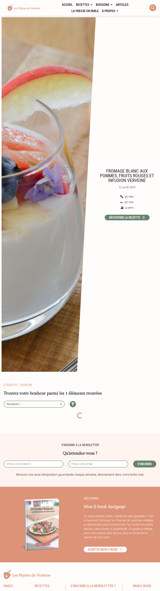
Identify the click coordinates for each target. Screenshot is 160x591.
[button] (84, 5)
